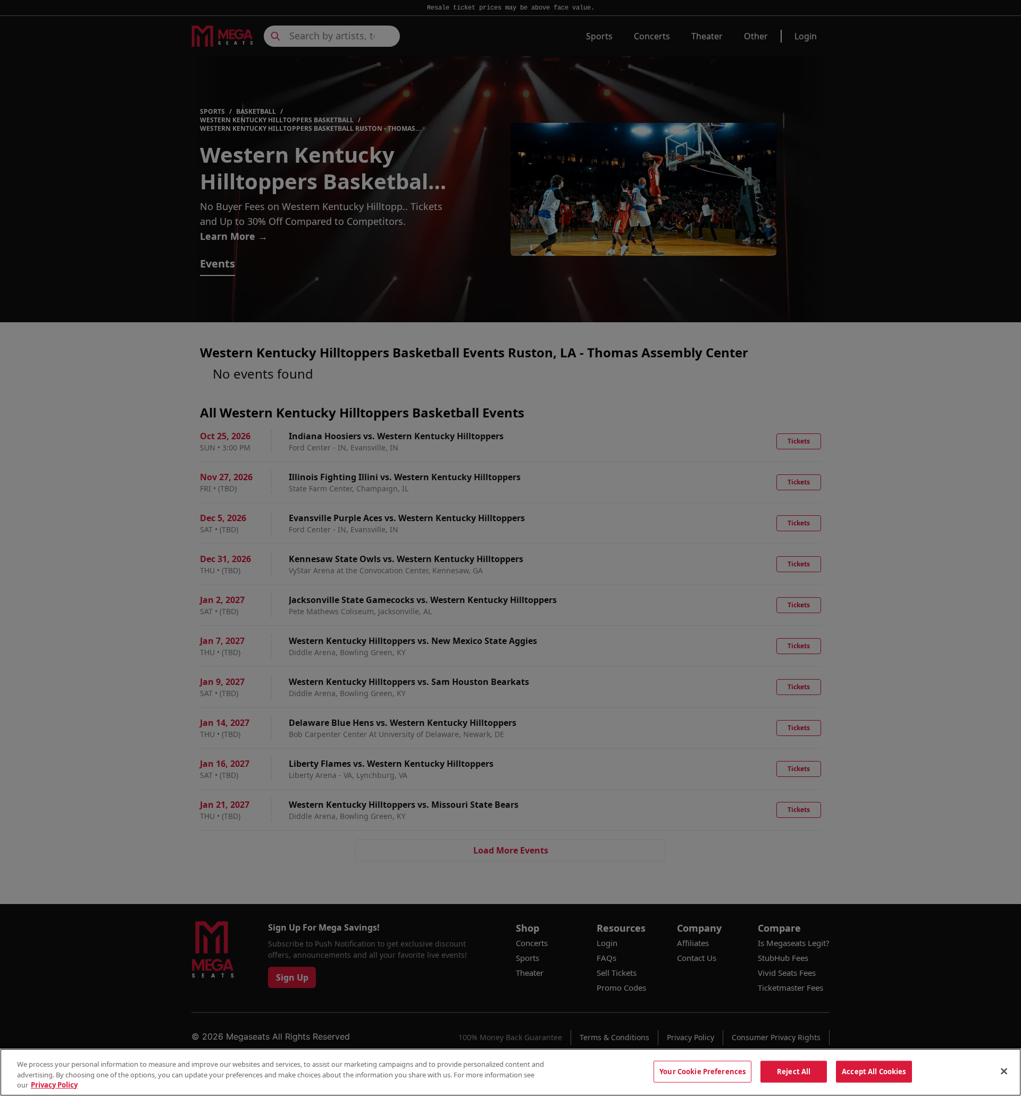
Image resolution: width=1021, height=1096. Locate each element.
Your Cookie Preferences (702, 1071)
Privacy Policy (54, 1085)
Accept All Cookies (874, 1071)
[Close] (1004, 1071)
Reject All (793, 1071)
